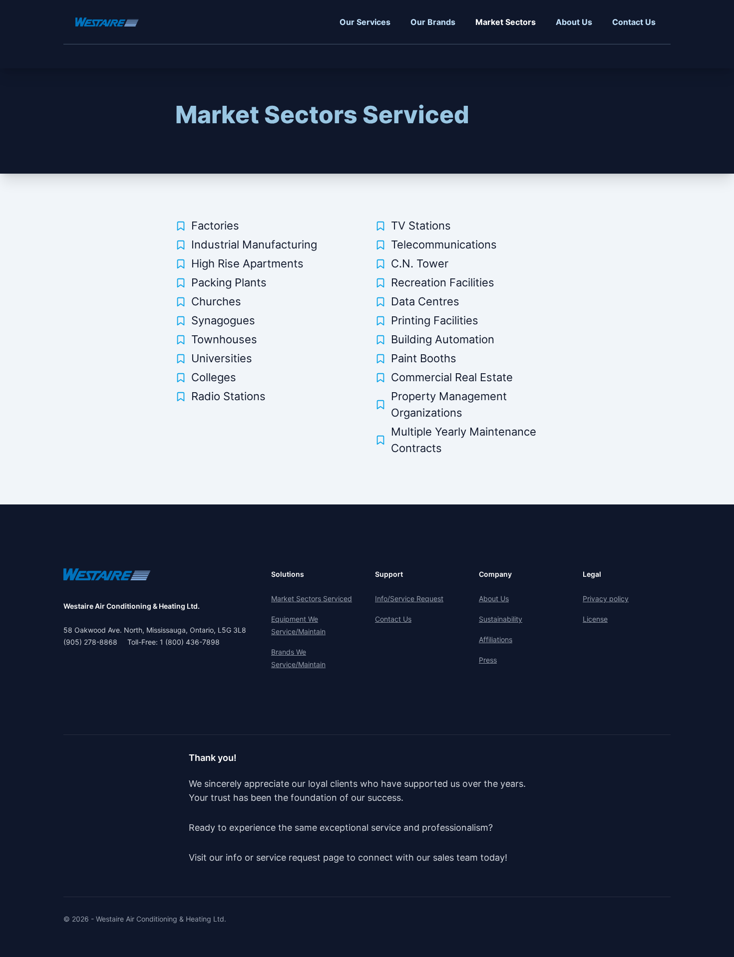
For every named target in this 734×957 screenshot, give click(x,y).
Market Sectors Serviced (322, 114)
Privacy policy (606, 598)
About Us (574, 22)
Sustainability (500, 619)
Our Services (365, 22)
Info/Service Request (409, 598)
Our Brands (432, 22)
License (595, 619)
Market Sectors (505, 22)
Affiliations (495, 639)
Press (488, 660)
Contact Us (634, 22)
